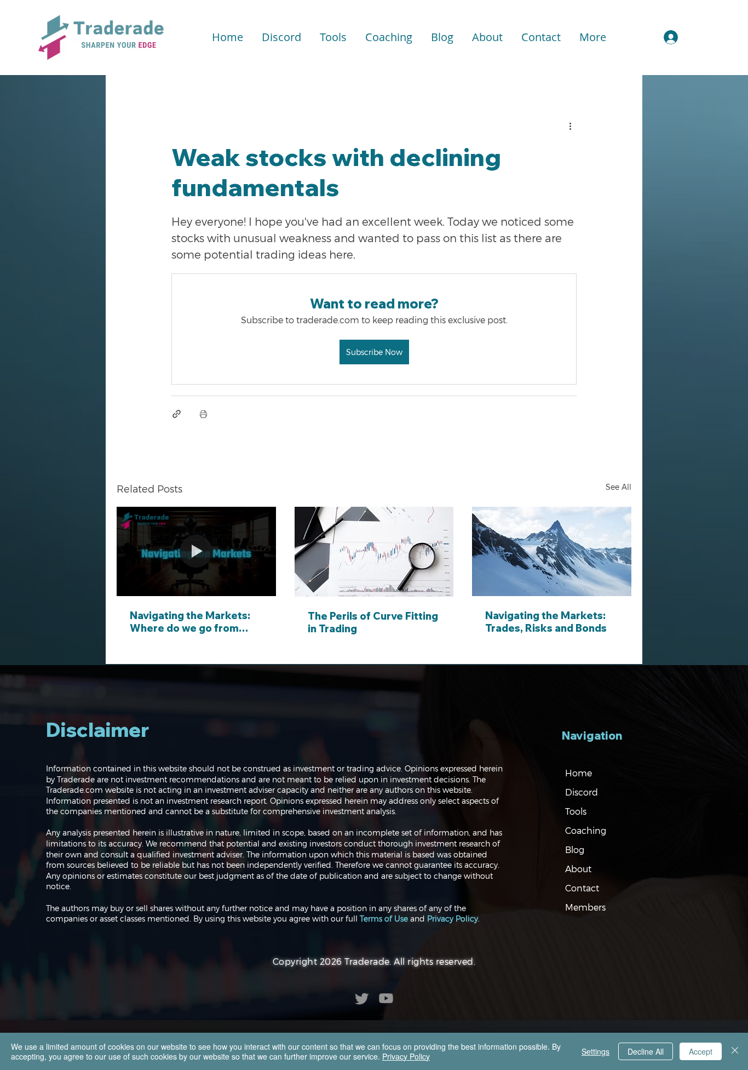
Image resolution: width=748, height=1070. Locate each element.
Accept (700, 1051)
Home (578, 773)
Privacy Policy (452, 918)
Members (585, 907)
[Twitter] (362, 998)
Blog (574, 849)
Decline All (646, 1051)
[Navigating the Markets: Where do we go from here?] (196, 551)
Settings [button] (595, 1051)
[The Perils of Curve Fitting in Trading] (374, 552)
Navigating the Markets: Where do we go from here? (190, 621)
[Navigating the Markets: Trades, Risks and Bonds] (551, 551)
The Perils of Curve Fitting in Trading (373, 622)
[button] (333, 37)
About (578, 868)
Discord (581, 792)
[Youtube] (386, 998)
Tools (575, 811)
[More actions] (570, 125)
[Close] (734, 1051)
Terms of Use (384, 918)
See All (618, 486)
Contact (582, 888)
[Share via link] (176, 414)
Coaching (585, 830)
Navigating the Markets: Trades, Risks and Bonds (546, 621)
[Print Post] (203, 414)
